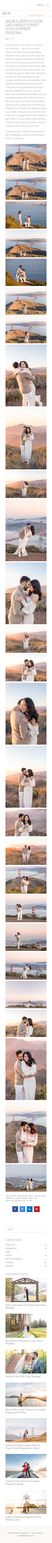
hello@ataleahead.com (26, 1536)
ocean (18, 1198)
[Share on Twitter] (22, 1211)
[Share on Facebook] (15, 1211)
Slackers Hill (20, 1200)
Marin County (34, 1196)
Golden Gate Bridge (19, 1196)
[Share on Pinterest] (37, 1211)
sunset (29, 1200)
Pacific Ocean (28, 1198)
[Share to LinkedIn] (29, 1211)
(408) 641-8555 (36, 1533)
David (11, 39)
